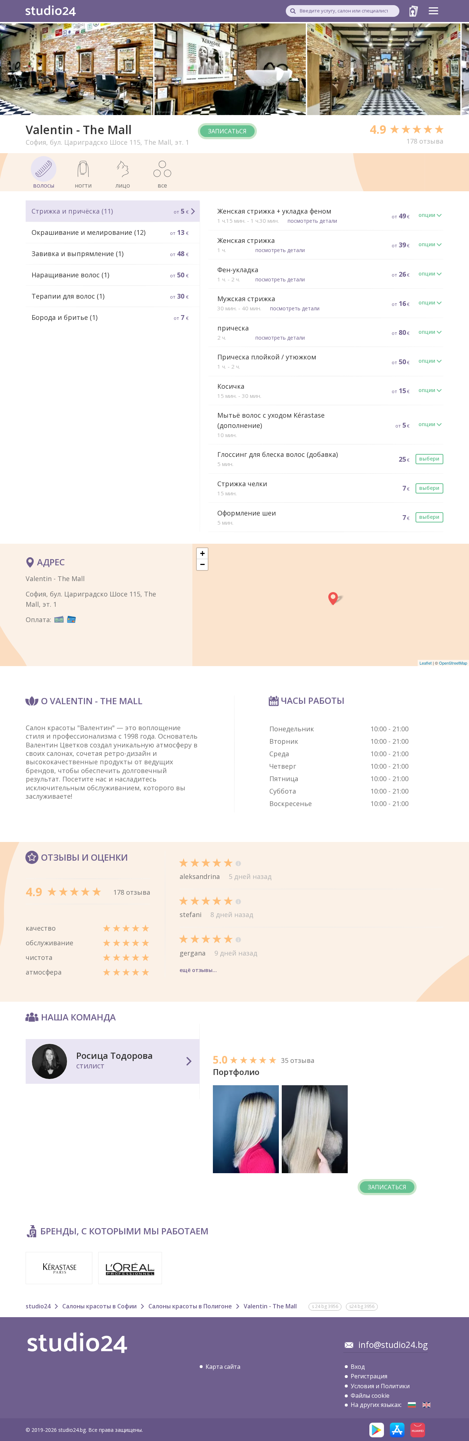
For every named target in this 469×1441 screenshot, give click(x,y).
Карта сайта (223, 1367)
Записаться (227, 131)
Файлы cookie (370, 1396)
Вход (358, 1367)
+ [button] (202, 553)
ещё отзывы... (198, 970)
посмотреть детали (312, 220)
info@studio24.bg (393, 1345)
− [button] (202, 564)
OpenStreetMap (453, 663)
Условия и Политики (380, 1386)
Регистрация (369, 1376)
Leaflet (426, 663)
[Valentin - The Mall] (411, 1405)
